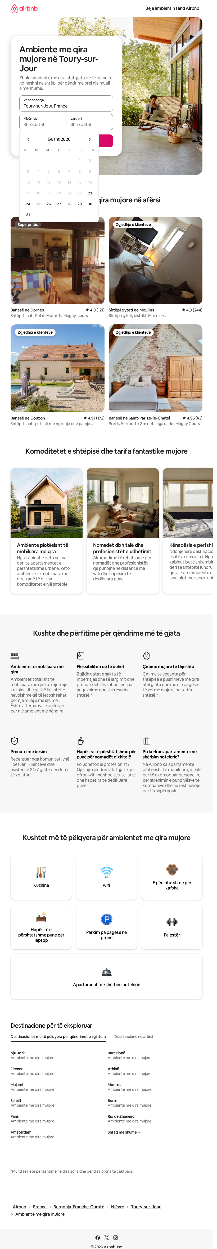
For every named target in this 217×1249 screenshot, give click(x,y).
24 (28, 204)
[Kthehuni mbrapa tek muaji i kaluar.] (28, 139)
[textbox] (43, 124)
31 (28, 214)
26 (49, 204)
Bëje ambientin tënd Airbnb (172, 8)
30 (90, 204)
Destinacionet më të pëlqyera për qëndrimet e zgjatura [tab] (58, 1036)
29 (80, 204)
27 (59, 204)
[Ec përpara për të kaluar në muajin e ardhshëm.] (89, 139)
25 (38, 204)
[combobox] (66, 106)
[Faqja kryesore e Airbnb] (24, 8)
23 (90, 193)
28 (69, 204)
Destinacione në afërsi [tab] (133, 1036)
